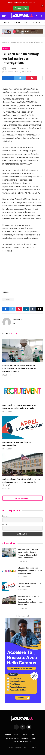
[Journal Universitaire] (22, 15)
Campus (6, 48)
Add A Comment (22, 498)
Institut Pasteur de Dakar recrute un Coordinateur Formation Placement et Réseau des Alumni (19, 368)
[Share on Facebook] (8, 78)
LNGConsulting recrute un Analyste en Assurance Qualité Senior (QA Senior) (19, 407)
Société (16, 23)
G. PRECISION (31, 748)
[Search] (37, 15)
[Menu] (4, 15)
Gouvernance (12, 738)
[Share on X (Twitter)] (20, 78)
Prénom (5, 516)
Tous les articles (22, 742)
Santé (27, 23)
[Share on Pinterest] (31, 78)
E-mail (4, 524)
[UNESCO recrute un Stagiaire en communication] (22, 427)
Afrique (24, 738)
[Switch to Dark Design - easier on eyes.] (41, 16)
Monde (33, 738)
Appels (5, 23)
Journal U (13, 68)
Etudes (36, 23)
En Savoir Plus (21, 8)
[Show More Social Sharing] (40, 78)
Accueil (5, 42)
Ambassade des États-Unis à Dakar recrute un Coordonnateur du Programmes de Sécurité (21, 482)
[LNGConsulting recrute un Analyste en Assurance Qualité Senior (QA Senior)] (22, 390)
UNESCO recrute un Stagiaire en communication (16, 444)
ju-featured (8, 299)
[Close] (42, 5)
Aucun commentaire (11, 72)
